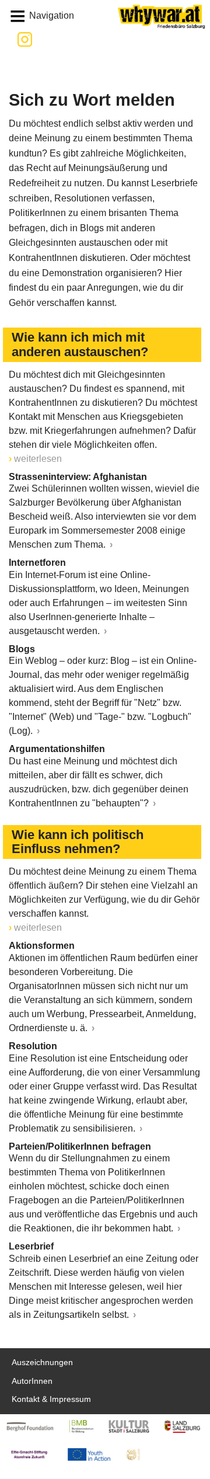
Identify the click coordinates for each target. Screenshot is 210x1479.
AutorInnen (32, 1381)
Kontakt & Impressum (51, 1399)
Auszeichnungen (42, 1362)
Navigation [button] (51, 15)
